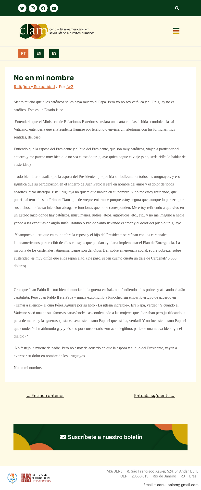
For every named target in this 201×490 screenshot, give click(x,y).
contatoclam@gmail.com (177, 485)
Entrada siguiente (154, 395)
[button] (176, 31)
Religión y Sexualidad (34, 86)
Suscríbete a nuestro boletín (104, 437)
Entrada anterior (45, 395)
